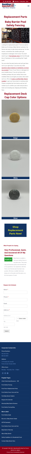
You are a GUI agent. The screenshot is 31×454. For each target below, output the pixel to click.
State (17, 321)
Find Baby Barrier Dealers (8, 396)
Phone (6, 297)
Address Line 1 (7, 315)
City (4, 321)
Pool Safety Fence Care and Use (10, 392)
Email (5, 303)
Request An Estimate (7, 399)
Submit (7, 331)
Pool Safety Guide (6, 415)
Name (6, 289)
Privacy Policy (10, 452)
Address (7, 310)
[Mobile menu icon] (28, 6)
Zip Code (6, 327)
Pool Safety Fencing (7, 385)
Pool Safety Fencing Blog (8, 407)
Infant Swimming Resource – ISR (10, 381)
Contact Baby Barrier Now (8, 441)
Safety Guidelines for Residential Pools (12, 437)
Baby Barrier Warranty (7, 430)
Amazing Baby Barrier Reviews (9, 403)
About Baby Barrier (6, 433)
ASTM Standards (6, 422)
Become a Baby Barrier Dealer (9, 418)
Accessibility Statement (19, 452)
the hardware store (14, 56)
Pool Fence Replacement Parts (10, 388)
